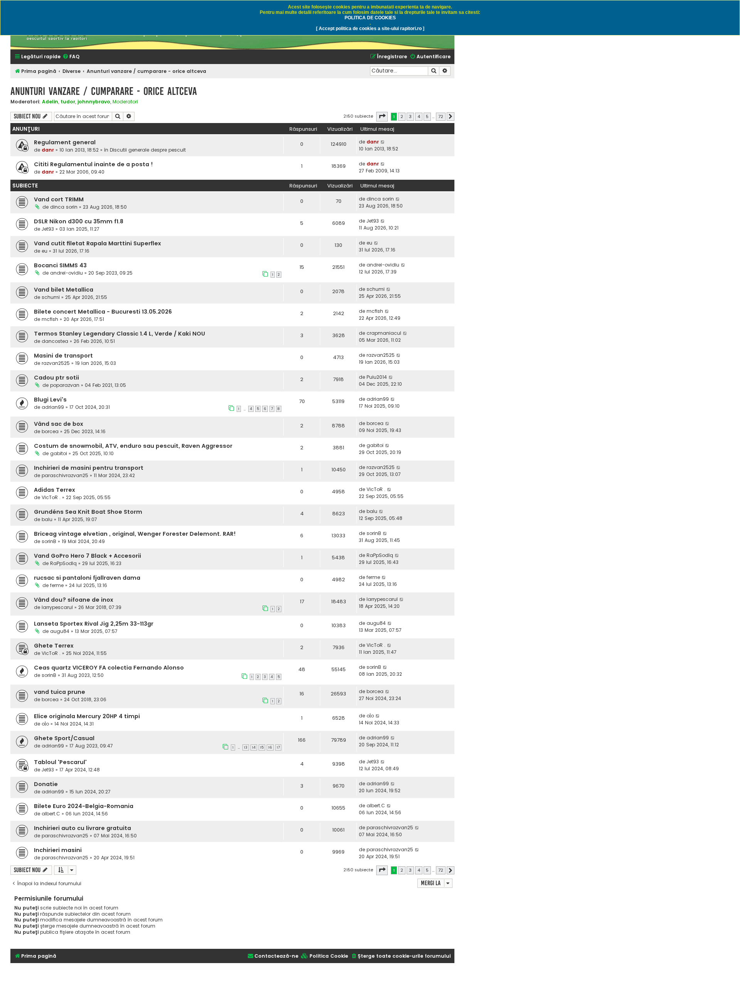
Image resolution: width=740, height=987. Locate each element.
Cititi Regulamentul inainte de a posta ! (93, 164)
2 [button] (401, 116)
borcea (50, 431)
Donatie (46, 784)
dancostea (55, 341)
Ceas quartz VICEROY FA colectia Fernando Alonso (109, 667)
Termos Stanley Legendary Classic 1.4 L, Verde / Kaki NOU (119, 333)
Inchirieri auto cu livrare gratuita (82, 828)
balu (47, 519)
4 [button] (418, 116)
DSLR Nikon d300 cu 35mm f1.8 (78, 221)
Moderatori (125, 102)
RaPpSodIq (63, 563)
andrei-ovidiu (66, 273)
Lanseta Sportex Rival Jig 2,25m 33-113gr (93, 624)
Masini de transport (63, 355)
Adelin (50, 101)
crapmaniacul (384, 333)
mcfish (50, 319)
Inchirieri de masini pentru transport (88, 468)
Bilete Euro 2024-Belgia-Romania (83, 806)
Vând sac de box (58, 424)
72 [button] (440, 116)
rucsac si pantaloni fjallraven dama (87, 578)
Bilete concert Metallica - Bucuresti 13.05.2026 (103, 312)
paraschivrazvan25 (65, 475)
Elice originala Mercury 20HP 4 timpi (87, 716)
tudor (68, 101)
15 (262, 747)
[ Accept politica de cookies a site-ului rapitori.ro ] (370, 28)
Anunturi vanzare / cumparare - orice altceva (103, 91)
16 (270, 747)
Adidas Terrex (54, 490)
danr (48, 150)
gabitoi (58, 453)
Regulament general (65, 142)
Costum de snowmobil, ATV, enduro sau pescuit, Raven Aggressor (133, 446)
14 (254, 747)
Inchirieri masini (58, 850)
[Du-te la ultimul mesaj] (382, 141)
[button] (382, 116)
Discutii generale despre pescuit (148, 150)
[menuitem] (70, 57)
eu (44, 251)
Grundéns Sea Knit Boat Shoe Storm (88, 512)
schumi (51, 297)
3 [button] (410, 116)
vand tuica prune (59, 692)
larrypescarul (57, 607)
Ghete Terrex (54, 646)
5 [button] (427, 116)
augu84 (59, 631)
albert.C (51, 813)
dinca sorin (63, 207)
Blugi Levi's (50, 399)
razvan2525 (56, 363)
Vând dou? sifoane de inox (73, 600)
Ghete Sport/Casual (64, 738)
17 (278, 747)
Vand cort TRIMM (59, 199)
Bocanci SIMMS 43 (60, 265)
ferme (57, 585)
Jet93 (48, 229)
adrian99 (53, 407)
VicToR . (51, 497)
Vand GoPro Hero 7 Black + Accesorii (87, 556)
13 (245, 747)
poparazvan (64, 385)
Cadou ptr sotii (56, 377)
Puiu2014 (377, 377)
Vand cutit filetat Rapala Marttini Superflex (97, 243)
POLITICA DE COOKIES (370, 17)
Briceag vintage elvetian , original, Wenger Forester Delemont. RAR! (135, 534)
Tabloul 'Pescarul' (60, 762)
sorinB (49, 541)
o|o (45, 723)
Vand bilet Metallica (63, 290)
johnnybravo (93, 101)
